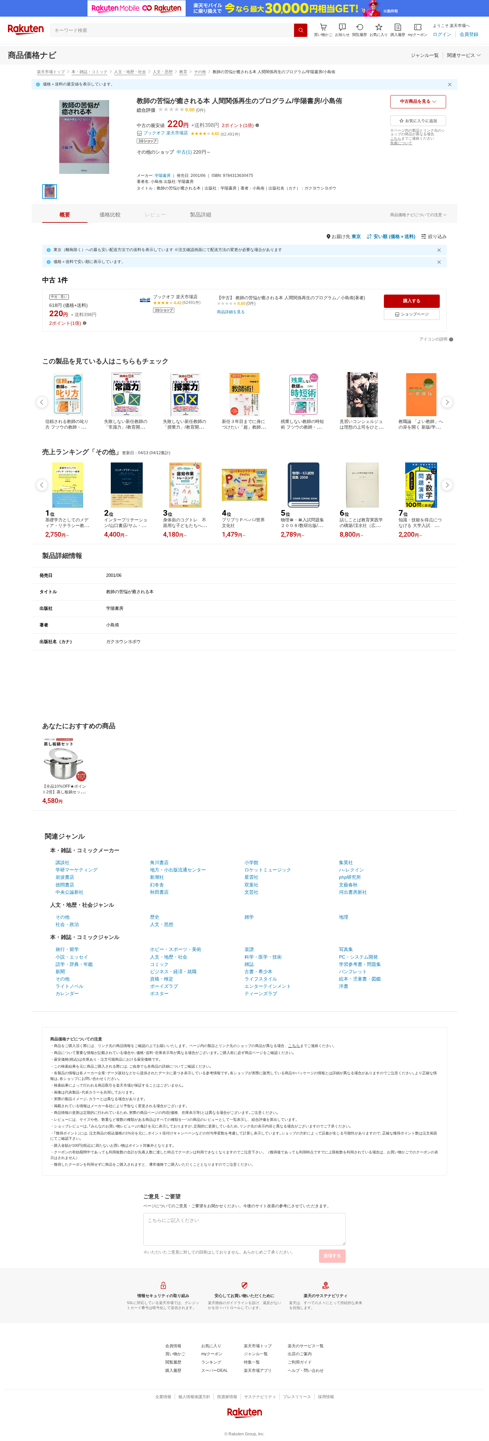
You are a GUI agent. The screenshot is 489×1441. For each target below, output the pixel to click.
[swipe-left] (42, 402)
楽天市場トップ (51, 71)
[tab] (64, 215)
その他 (200, 71)
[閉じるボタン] (450, 84)
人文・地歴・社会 (130, 71)
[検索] (300, 30)
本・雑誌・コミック (89, 71)
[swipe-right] (447, 402)
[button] (342, 30)
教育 (183, 71)
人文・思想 (163, 71)
